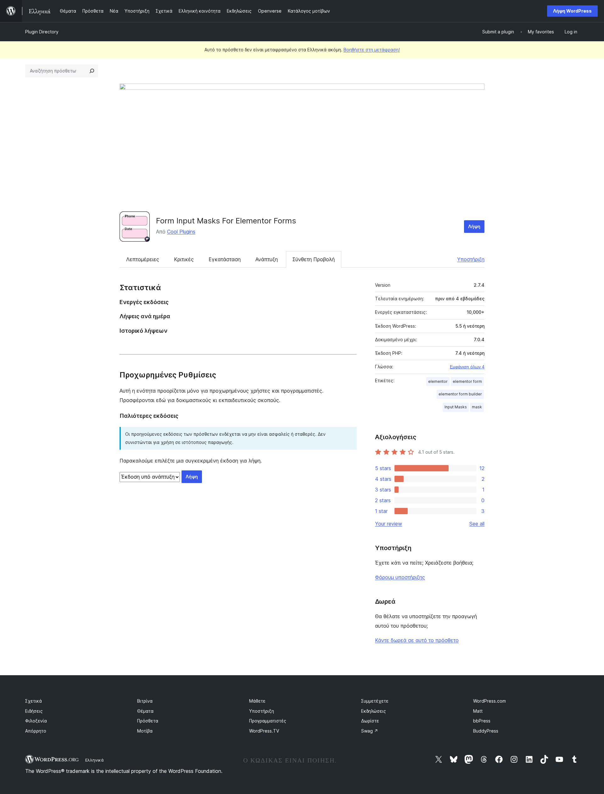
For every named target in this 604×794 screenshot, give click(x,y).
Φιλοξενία (36, 720)
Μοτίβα (145, 731)
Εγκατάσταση (225, 259)
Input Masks (456, 407)
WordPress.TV (264, 731)
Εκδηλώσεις (373, 711)
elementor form (467, 381)
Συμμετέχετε (375, 701)
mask (477, 407)
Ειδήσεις (34, 711)
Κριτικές (184, 259)
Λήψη (474, 226)
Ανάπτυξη (266, 259)
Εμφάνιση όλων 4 (467, 366)
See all (476, 524)
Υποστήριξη (470, 259)
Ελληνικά (94, 759)
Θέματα (145, 711)
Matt (478, 711)
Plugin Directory (42, 31)
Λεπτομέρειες (142, 259)
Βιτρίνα (145, 701)
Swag (369, 731)
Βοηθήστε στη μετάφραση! (372, 49)
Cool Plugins (181, 231)
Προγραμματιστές (267, 720)
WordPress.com (489, 701)
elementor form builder (460, 394)
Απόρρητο (35, 731)
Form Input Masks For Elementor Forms (226, 220)
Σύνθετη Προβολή (314, 259)
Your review (388, 524)
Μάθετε (257, 701)
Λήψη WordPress (572, 11)
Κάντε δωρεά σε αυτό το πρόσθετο (417, 640)
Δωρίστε (370, 720)
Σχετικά (33, 701)
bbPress (481, 720)
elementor (438, 381)
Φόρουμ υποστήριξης (400, 577)
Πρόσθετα (147, 720)
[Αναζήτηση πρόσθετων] (92, 71)
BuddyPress (485, 731)
